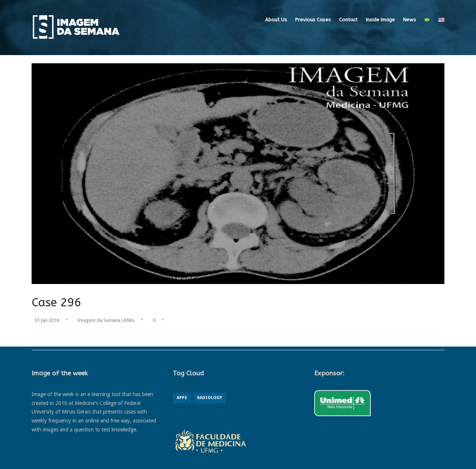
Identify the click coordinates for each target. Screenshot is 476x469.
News (409, 19)
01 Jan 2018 (47, 320)
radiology (209, 397)
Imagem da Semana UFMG (106, 320)
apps (182, 397)
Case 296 (56, 302)
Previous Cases (313, 19)
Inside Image (380, 19)
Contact (348, 19)
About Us (276, 19)
